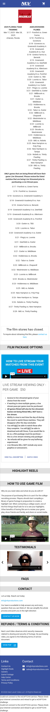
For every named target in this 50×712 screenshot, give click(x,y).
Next (47, 562)
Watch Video (32, 457)
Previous (2, 562)
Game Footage (7, 674)
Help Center (6, 677)
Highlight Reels (7, 669)
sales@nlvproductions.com (37, 669)
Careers (4, 672)
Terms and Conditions (10, 680)
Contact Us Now (11, 616)
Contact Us (5, 666)
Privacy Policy (7, 683)
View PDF (9, 645)
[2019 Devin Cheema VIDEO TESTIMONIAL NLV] (24, 561)
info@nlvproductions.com (12, 601)
